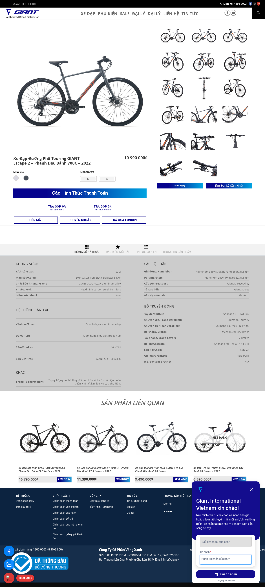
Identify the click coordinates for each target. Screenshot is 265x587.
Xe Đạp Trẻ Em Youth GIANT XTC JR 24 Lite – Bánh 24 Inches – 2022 (219, 469)
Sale (125, 13)
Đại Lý (138, 13)
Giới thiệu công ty (99, 500)
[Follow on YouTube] (233, 13)
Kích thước (87, 171)
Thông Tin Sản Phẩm (177, 252)
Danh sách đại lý (25, 500)
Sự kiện (131, 506)
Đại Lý (154, 13)
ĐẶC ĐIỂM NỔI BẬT (117, 252)
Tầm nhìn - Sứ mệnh (101, 506)
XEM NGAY (64, 479)
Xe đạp (88, 13)
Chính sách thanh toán (65, 500)
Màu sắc (18, 172)
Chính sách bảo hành (64, 512)
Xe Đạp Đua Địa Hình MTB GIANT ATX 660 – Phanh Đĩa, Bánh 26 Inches (160, 469)
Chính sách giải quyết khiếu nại (68, 536)
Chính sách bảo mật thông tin (68, 526)
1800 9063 (25, 578)
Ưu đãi (130, 512)
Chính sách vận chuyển (66, 506)
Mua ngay (180, 185)
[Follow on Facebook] (227, 13)
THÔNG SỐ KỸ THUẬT (87, 252)
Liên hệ (171, 13)
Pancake (231, 581)
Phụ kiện (108, 13)
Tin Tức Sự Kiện (146, 252)
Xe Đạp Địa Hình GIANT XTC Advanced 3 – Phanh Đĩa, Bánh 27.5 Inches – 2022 (43, 469)
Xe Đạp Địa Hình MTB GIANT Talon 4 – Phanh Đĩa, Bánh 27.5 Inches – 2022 (103, 469)
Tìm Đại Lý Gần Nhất (229, 186)
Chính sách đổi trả (63, 518)
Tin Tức (190, 13)
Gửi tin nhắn (228, 574)
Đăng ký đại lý (23, 506)
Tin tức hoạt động (137, 500)
